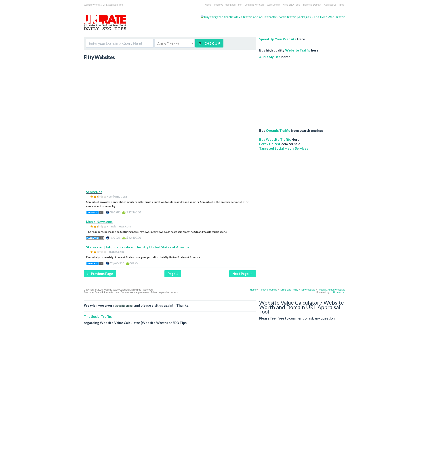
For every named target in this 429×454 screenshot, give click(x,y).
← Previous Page (100, 274)
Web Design (273, 4)
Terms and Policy (289, 289)
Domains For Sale (254, 4)
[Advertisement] (170, 158)
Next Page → (242, 274)
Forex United (269, 144)
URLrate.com (338, 292)
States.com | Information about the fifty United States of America (137, 247)
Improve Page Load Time (228, 4)
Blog (341, 4)
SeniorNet (94, 192)
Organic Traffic (278, 130)
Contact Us (330, 4)
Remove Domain (312, 4)
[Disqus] (214, 393)
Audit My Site (270, 57)
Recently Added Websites (331, 289)
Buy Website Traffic (275, 139)
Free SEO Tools (291, 4)
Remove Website (268, 289)
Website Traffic (297, 50)
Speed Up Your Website (278, 39)
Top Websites (308, 289)
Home (208, 4)
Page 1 (173, 274)
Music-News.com (99, 222)
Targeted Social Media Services (283, 148)
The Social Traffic (98, 316)
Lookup (211, 43)
